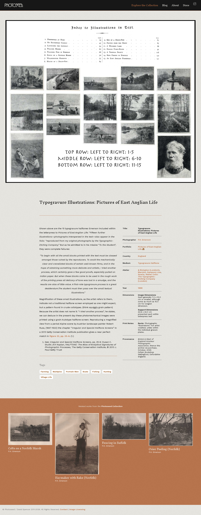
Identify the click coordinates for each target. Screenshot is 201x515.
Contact (64, 509)
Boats (85, 372)
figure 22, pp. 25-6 (59, 336)
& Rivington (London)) (148, 270)
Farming (45, 372)
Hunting (107, 372)
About (175, 5)
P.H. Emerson (144, 240)
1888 (140, 288)
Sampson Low (154, 272)
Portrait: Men (72, 372)
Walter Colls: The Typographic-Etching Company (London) (148, 277)
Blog (165, 5)
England (142, 256)
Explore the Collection (144, 5)
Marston (142, 272)
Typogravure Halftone (148, 263)
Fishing (95, 372)
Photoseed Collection (112, 406)
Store (186, 5)
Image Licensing (77, 509)
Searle (141, 274)
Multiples (57, 372)
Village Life (46, 377)
